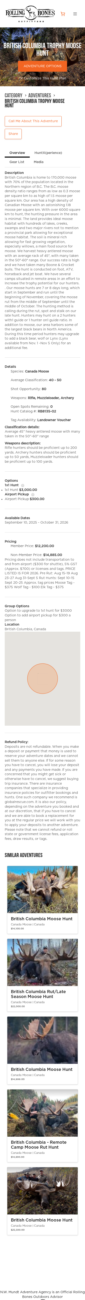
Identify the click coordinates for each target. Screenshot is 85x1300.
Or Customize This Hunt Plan (42, 78)
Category (13, 95)
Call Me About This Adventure (33, 121)
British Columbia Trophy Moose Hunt (35, 103)
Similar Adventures (23, 855)
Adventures (39, 95)
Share (13, 134)
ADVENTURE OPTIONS (43, 66)
